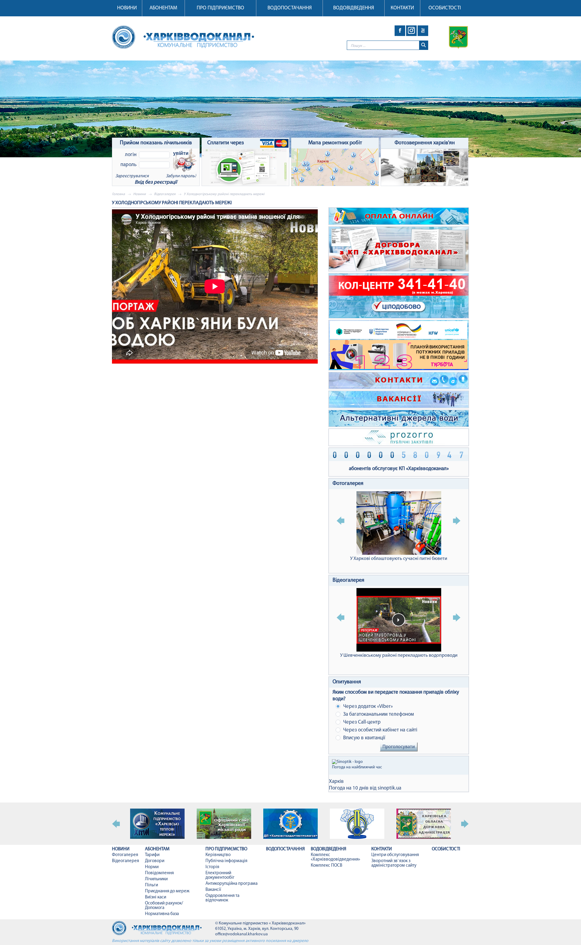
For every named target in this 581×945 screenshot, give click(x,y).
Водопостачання (290, 8)
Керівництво (218, 855)
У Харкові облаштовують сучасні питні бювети (398, 558)
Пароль (128, 164)
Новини (127, 8)
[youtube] (423, 30)
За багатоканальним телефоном (378, 714)
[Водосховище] (290, 108)
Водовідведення (353, 8)
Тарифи (152, 855)
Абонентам (163, 8)
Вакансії (213, 890)
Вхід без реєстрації (156, 182)
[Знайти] (423, 45)
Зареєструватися (132, 176)
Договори (154, 861)
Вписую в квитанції (363, 738)
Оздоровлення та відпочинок (222, 898)
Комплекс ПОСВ (326, 865)
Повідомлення (159, 873)
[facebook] (400, 30)
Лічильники (156, 879)
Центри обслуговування (395, 855)
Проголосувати (398, 746)
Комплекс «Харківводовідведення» (335, 857)
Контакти (402, 8)
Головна (118, 194)
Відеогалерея (165, 194)
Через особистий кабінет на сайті (379, 730)
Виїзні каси (155, 897)
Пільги (151, 885)
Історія (212, 867)
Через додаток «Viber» (367, 706)
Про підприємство (220, 8)
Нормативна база (162, 914)
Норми (152, 867)
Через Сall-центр (361, 722)
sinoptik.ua (389, 788)
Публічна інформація (226, 861)
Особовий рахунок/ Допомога (164, 905)
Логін (130, 154)
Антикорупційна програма (231, 883)
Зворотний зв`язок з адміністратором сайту (393, 863)
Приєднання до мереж (167, 891)
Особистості (444, 8)
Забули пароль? (181, 176)
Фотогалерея (348, 483)
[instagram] (411, 30)
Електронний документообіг (220, 875)
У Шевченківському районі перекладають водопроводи (399, 655)
